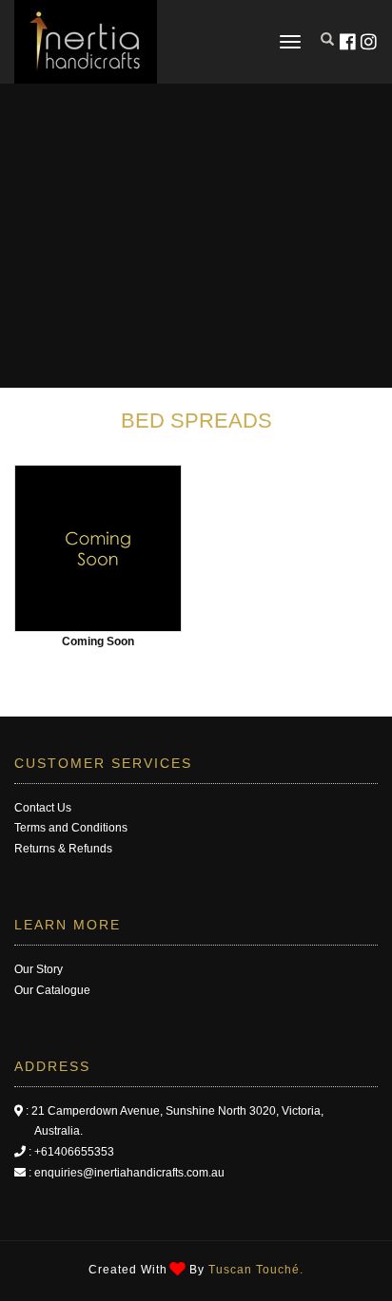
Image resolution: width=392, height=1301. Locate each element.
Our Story (38, 969)
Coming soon (98, 641)
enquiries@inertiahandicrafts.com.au (129, 1172)
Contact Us (42, 807)
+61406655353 (74, 1151)
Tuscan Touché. (256, 1269)
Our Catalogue (52, 990)
